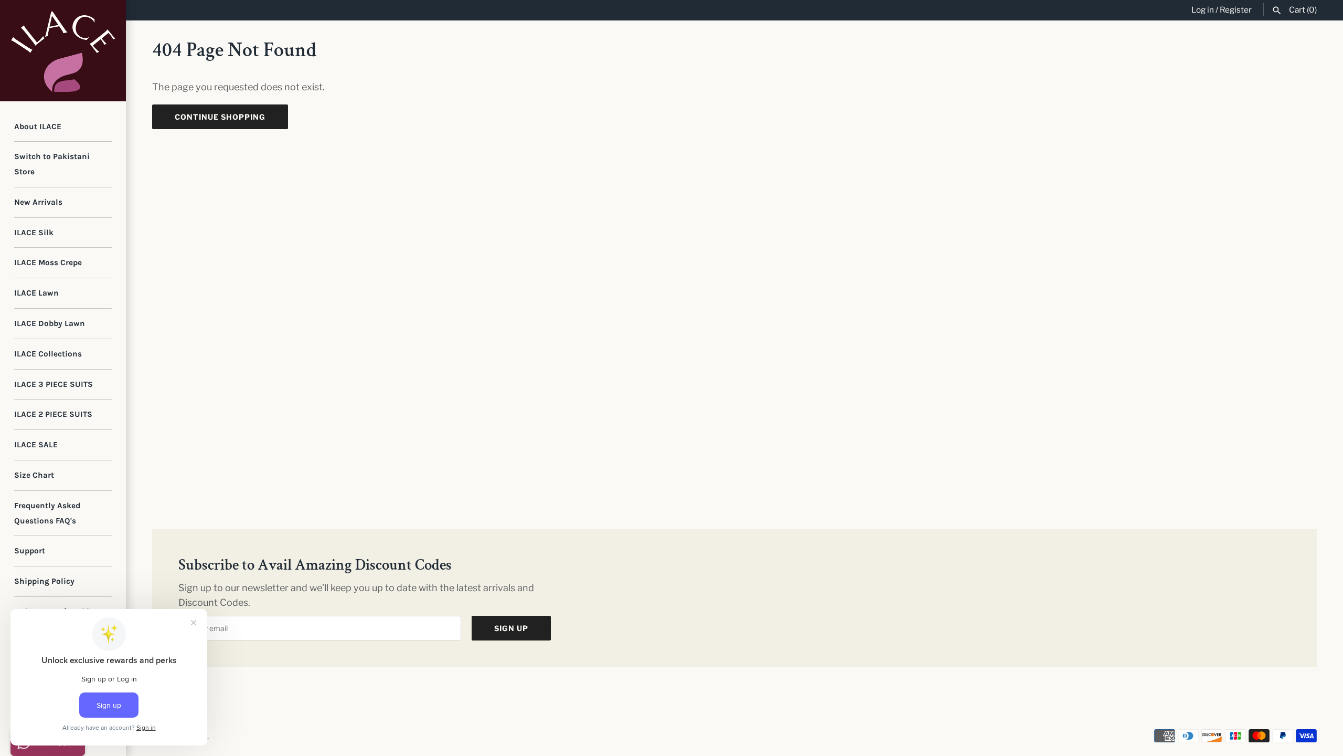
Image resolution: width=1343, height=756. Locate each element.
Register (1236, 10)
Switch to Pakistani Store (52, 164)
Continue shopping (220, 116)
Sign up (511, 628)
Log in (1202, 10)
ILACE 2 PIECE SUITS (53, 414)
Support (29, 550)
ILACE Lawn (36, 293)
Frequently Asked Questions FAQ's (47, 513)
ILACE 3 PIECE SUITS (53, 384)
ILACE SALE (36, 444)
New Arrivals (38, 202)
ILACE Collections (48, 354)
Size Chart (34, 475)
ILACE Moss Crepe (48, 262)
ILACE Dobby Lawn (49, 323)
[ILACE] (63, 50)
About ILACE (37, 126)
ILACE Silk (34, 232)
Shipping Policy (44, 581)
